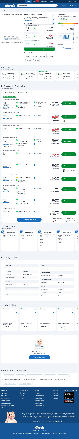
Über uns (22, 393)
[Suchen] (55, 5)
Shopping (28, 1)
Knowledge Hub (39, 405)
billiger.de (4, 10)
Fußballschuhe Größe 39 (46, 379)
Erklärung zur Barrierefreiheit (59, 433)
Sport (21, 10)
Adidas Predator (20, 376)
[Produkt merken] (53, 15)
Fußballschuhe (37, 10)
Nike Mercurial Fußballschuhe (34, 376)
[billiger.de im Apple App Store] (70, 394)
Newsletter (55, 398)
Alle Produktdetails (28, 20)
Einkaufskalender (6, 403)
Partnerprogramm (39, 400)
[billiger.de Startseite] (10, 5)
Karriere (22, 395)
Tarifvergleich (44, 1)
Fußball (28, 10)
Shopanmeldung (39, 395)
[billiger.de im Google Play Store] (70, 397)
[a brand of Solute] (73, 1)
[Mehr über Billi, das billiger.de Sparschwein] (12, 417)
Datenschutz (16, 433)
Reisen (51, 1)
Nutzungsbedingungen (45, 433)
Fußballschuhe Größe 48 (10, 383)
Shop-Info (38, 106)
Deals (36, 1)
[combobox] (37, 5)
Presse (22, 398)
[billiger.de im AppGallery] (70, 401)
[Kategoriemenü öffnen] (2, 5)
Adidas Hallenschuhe (63, 376)
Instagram (55, 393)
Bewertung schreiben (39, 357)
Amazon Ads (38, 403)
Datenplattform (5, 398)
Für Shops (37, 393)
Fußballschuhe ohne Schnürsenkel (12, 379)
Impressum (36, 433)
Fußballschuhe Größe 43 (25, 383)
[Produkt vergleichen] (53, 19)
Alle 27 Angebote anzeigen (38, 49)
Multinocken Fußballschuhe (30, 379)
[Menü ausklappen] (18, 10)
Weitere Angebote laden (29, 219)
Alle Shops (4, 395)
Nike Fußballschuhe (9, 376)
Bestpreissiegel (5, 400)
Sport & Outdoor (13, 10)
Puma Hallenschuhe (60, 379)
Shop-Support (38, 398)
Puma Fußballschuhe (50, 376)
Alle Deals (4, 393)
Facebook (55, 395)
